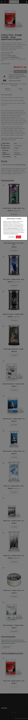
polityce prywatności (13, 228)
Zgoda (18, 237)
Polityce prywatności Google (11, 233)
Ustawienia (11, 237)
